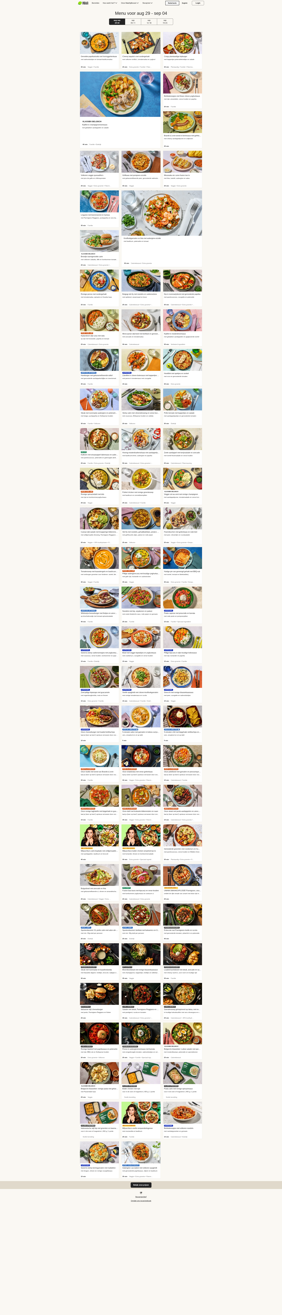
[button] (117, 22)
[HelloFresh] (83, 3)
